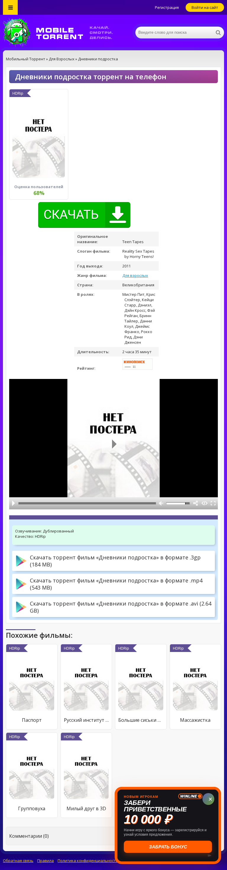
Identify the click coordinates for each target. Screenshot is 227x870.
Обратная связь (18, 860)
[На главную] (62, 32)
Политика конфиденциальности (88, 860)
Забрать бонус (168, 846)
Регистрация (167, 7)
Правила (45, 860)
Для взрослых (135, 275)
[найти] (218, 32)
